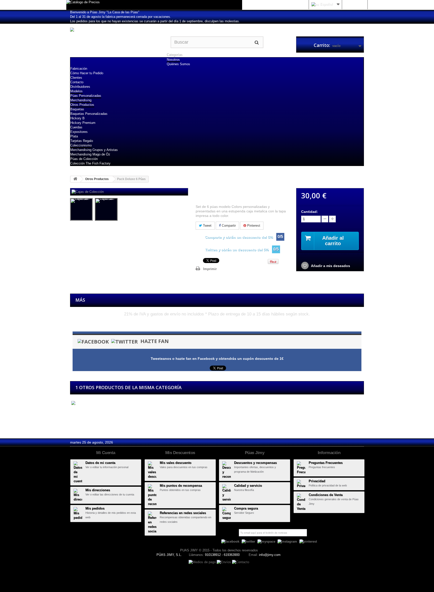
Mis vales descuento (175, 463)
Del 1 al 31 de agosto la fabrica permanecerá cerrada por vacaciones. (120, 17)
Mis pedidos (94, 508)
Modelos (76, 91)
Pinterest (253, 225)
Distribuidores (80, 87)
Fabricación (78, 68)
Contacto (76, 82)
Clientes (76, 77)
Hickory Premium (82, 123)
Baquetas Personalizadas (88, 114)
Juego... (76, 412)
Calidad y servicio (248, 485)
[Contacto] (240, 562)
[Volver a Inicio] (75, 179)
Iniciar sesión (354, 4)
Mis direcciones (97, 490)
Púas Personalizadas (85, 96)
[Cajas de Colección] (81, 209)
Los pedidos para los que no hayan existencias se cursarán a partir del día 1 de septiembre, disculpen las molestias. (155, 21)
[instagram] (287, 541)
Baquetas (77, 109)
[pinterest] (308, 541)
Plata (74, 136)
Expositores (79, 132)
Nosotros (173, 59)
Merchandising (80, 100)
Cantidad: (309, 212)
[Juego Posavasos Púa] (92, 403)
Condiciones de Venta (326, 495)
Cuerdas (76, 127)
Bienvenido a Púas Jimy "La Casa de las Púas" (104, 12)
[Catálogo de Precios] (154, 5)
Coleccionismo (81, 145)
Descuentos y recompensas (255, 463)
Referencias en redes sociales (183, 513)
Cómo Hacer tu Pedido (86, 73)
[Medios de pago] (203, 562)
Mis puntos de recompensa (181, 485)
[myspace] (266, 541)
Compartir (228, 225)
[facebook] (230, 541)
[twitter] (248, 541)
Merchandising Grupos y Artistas (94, 150)
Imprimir (210, 269)
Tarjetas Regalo (81, 141)
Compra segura (246, 508)
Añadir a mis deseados (330, 266)
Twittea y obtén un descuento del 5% (236, 250)
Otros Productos (82, 105)
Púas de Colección (84, 159)
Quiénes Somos (178, 64)
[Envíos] (224, 562)
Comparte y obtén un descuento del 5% (239, 237)
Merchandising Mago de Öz (90, 154)
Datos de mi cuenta (100, 463)
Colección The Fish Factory (90, 163)
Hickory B (77, 118)
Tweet (206, 225)
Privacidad (317, 481)
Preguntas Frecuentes (326, 463)
